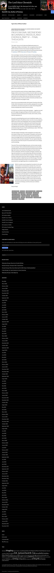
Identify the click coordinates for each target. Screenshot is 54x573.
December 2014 (5, 523)
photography (17, 556)
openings (15, 51)
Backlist (13, 18)
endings (34, 51)
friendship (45, 553)
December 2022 (5, 369)
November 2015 (5, 504)
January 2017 (5, 473)
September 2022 (5, 376)
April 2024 (4, 333)
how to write (21, 192)
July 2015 (4, 511)
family (41, 553)
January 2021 (5, 416)
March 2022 (4, 390)
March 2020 (4, 440)
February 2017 (5, 471)
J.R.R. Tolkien (36, 192)
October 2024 (5, 319)
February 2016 (5, 499)
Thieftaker (8, 559)
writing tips (43, 559)
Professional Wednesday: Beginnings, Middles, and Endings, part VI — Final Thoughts (26, 36)
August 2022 (4, 378)
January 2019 (5, 452)
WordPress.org (5, 541)
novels (6, 556)
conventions (4, 553)
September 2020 (5, 426)
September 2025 (5, 297)
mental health (43, 555)
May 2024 (4, 331)
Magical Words (5, 229)
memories (39, 555)
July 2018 (4, 459)
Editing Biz (26, 18)
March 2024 (4, 335)
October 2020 (5, 423)
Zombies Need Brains (5, 560)
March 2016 (4, 497)
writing (22, 197)
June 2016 (4, 490)
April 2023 (4, 359)
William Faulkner (16, 197)
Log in (3, 534)
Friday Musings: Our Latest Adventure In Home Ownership (14, 270)
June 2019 (4, 447)
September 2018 (5, 457)
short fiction (48, 556)
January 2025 (5, 316)
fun (48, 553)
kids (19, 555)
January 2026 (5, 288)
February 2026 (5, 286)
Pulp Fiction (35, 194)
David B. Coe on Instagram (7, 222)
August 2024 (4, 324)
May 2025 (4, 307)
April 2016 (4, 495)
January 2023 (5, 366)
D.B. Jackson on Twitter (7, 224)
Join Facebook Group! (6, 210)
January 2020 (5, 445)
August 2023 (4, 350)
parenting (10, 556)
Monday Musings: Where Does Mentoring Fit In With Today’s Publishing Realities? (18, 267)
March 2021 (4, 412)
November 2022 (5, 371)
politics (21, 556)
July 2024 (4, 326)
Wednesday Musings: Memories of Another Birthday (12, 263)
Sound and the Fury (26, 195)
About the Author (5, 18)
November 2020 (5, 421)
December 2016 (5, 476)
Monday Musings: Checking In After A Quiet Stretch (12, 265)
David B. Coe (15, 192)
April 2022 (4, 388)
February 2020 (5, 442)
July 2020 (4, 431)
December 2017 (5, 466)
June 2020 (4, 433)
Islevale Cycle (18, 30)
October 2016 (5, 480)
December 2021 (5, 397)
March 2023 (4, 362)
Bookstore (20, 18)
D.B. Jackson (39, 191)
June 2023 (4, 354)
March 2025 (4, 312)
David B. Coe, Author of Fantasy (12, 12)
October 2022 (5, 373)
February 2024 (5, 338)
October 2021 (5, 402)
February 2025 (5, 314)
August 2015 (4, 509)
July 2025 (4, 302)
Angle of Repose (16, 191)
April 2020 (4, 438)
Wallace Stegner (35, 195)
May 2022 (4, 385)
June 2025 (4, 305)
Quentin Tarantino (16, 195)
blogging (22, 191)
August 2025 (4, 300)
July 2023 (4, 352)
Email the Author (5, 231)
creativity (12, 553)
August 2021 (4, 404)
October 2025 (5, 295)
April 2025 (4, 309)
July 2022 (4, 381)
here (22, 51)
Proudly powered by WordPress (13, 571)
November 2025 (5, 293)
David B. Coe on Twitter (7, 217)
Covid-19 (8, 553)
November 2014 (5, 526)
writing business (37, 197)
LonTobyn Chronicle (23, 555)
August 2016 (4, 485)
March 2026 (4, 283)
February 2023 (5, 364)
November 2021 (5, 400)
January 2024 (5, 340)
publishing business (38, 556)
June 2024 (4, 328)
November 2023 (5, 343)
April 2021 (4, 409)
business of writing (29, 550)
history (3, 555)
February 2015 (5, 518)
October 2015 (5, 507)
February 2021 (5, 414)
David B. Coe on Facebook (7, 220)
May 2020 (4, 435)
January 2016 (5, 502)
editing (37, 553)
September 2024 (5, 321)
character (48, 550)
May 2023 (4, 357)
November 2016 (5, 478)
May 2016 (4, 492)
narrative (23, 194)
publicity (25, 556)
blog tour (14, 550)
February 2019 (5, 450)
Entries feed (4, 537)
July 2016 (4, 488)
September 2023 (5, 347)
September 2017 (5, 469)
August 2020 (4, 428)
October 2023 (5, 345)
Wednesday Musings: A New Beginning (10, 272)
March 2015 (4, 516)
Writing (23, 30)
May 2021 (4, 407)
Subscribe (5, 247)
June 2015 (4, 514)
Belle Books (4, 550)
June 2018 (4, 461)
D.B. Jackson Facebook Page (7, 227)
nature (3, 556)
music (48, 555)
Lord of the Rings (16, 194)
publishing (29, 194)
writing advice (29, 197)
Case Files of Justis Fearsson (40, 550)
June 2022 (4, 383)
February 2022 (5, 393)
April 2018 (4, 464)
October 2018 (5, 454)
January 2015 (5, 521)
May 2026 (4, 281)
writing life (35, 559)
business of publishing (30, 191)
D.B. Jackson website (6, 215)
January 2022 (5, 395)
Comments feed (5, 539)
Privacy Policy (5, 234)
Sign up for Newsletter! (6, 212)
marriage (34, 555)
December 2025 (5, 290)
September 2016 (5, 483)
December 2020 (5, 419)
